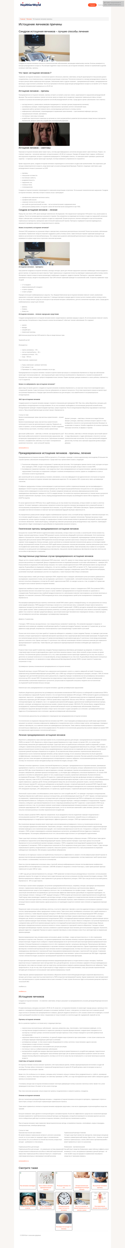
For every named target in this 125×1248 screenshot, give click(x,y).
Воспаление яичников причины (100, 1186)
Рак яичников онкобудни (27, 1185)
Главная (92, 5)
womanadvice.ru (24, 448)
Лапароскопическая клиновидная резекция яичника (82, 1187)
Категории (101, 5)
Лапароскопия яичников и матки (27, 1207)
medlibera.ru (22, 991)
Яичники (29, 19)
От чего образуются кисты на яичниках (46, 1207)
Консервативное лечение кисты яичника (100, 1207)
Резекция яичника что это (64, 1186)
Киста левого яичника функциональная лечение (46, 1187)
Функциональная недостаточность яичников (64, 1208)
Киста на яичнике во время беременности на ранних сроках (81, 1208)
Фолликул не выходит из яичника (64, 1227)
